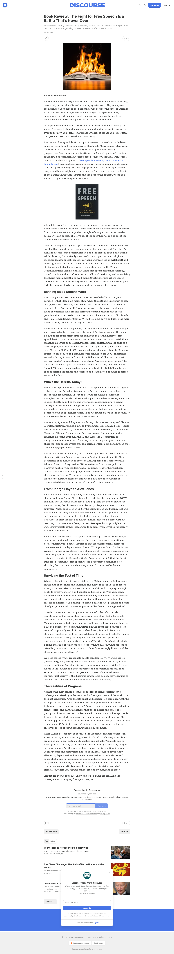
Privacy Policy (105, 916)
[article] (87, 852)
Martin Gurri (58, 854)
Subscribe (154, 5)
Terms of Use (98, 913)
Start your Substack (81, 943)
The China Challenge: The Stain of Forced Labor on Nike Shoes (74, 866)
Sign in (167, 5)
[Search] (139, 5)
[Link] (40, 292)
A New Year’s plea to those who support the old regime (66, 851)
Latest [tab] (52, 841)
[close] (110, 872)
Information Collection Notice (86, 916)
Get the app (98, 943)
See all (49, 901)
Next (122, 831)
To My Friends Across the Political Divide (66, 847)
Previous (53, 831)
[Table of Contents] (2, 477)
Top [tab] (46, 841)
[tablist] (50, 841)
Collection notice (105, 937)
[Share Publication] (145, 5)
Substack (75, 949)
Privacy (88, 937)
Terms (95, 937)
